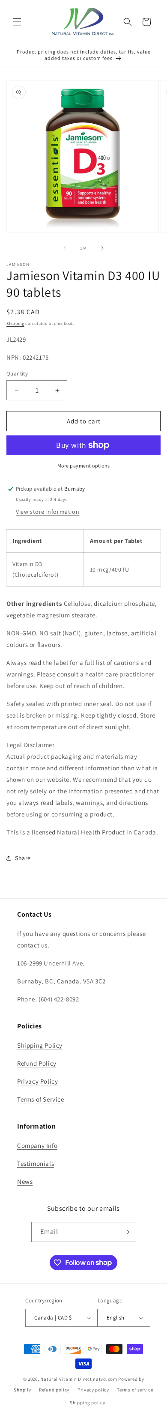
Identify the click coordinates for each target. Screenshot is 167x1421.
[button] (17, 21)
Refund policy (54, 1390)
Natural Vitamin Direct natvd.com (78, 1379)
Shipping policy (87, 1403)
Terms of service (135, 1390)
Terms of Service (40, 1099)
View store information (47, 511)
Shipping (15, 323)
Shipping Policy (40, 1045)
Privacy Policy (37, 1081)
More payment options (83, 465)
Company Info (37, 1145)
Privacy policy (93, 1390)
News (25, 1181)
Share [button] (23, 858)
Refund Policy (37, 1063)
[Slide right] (102, 248)
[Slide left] (64, 248)
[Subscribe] (126, 1232)
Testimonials (35, 1163)
